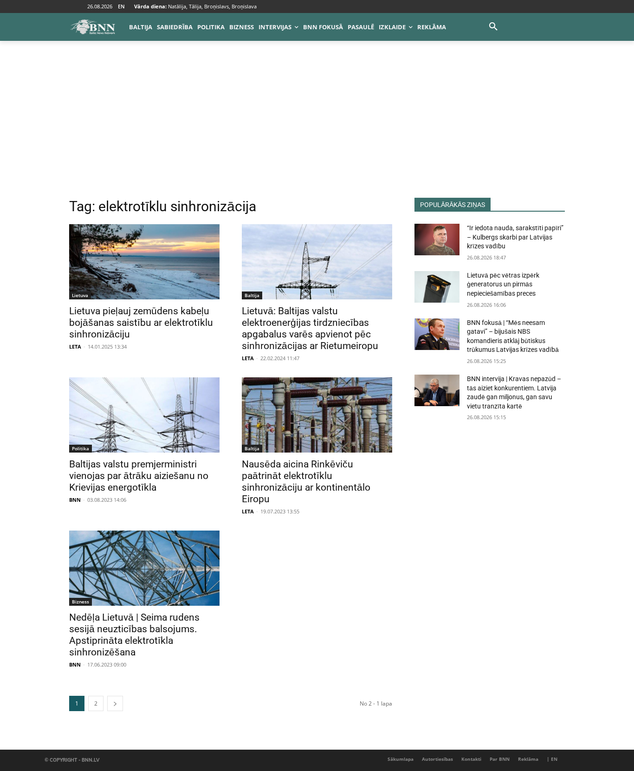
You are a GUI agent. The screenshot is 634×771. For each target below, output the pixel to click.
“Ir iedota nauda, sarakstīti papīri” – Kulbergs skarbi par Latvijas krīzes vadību (515, 237)
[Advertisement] (317, 128)
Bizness (80, 601)
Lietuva (80, 295)
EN (121, 6)
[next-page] (115, 703)
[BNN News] (92, 27)
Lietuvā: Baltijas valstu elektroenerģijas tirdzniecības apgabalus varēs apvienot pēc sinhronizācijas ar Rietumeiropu (310, 328)
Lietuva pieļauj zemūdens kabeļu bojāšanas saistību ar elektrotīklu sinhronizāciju (141, 322)
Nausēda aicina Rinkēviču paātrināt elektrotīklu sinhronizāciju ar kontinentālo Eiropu (306, 482)
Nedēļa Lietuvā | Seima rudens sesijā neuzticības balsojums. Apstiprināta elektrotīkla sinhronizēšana (134, 635)
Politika (80, 448)
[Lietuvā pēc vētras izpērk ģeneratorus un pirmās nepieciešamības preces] (436, 287)
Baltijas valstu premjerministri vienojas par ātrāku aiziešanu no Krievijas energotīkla (138, 476)
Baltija (252, 295)
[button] (493, 27)
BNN (75, 499)
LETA (75, 346)
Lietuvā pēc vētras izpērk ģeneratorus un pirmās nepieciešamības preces (503, 284)
